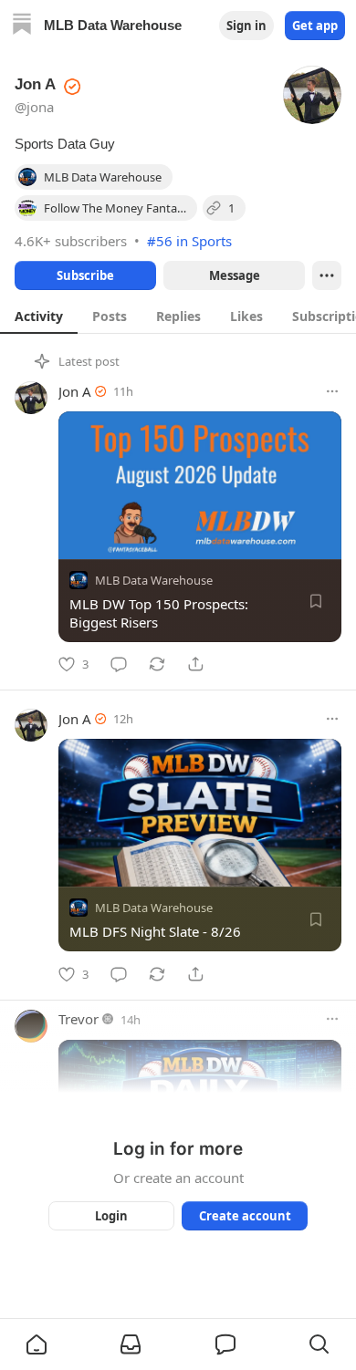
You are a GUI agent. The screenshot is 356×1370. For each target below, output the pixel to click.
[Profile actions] (326, 275)
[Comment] (118, 664)
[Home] (22, 26)
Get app (315, 25)
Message (234, 275)
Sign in (246, 25)
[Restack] (157, 664)
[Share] (195, 664)
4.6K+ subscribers (71, 241)
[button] (36, 1344)
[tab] (39, 315)
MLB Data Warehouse (154, 580)
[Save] (315, 601)
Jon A (74, 391)
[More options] (332, 391)
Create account (245, 1216)
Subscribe (85, 275)
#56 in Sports (189, 241)
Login (111, 1216)
